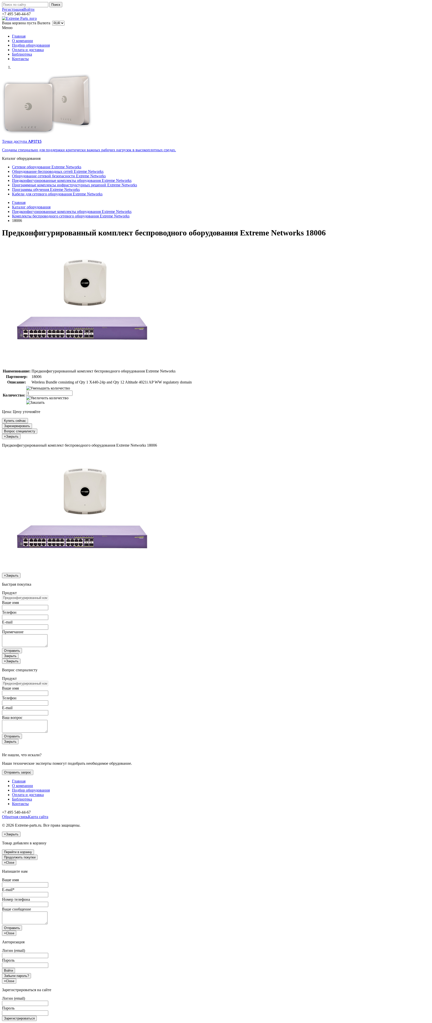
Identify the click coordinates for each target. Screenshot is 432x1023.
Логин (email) (13, 950)
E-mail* (8, 889)
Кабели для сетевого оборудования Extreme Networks (57, 194)
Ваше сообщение (16, 909)
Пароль (8, 960)
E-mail (7, 622)
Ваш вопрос (12, 717)
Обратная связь (15, 817)
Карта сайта (38, 817)
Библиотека (22, 54)
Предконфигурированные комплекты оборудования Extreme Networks (72, 180)
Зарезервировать (17, 426)
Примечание (13, 632)
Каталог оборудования (31, 207)
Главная (19, 36)
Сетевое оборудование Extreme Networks (46, 167)
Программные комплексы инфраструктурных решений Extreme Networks (74, 185)
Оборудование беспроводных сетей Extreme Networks (58, 171)
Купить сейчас (15, 421)
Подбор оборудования (31, 45)
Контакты (20, 59)
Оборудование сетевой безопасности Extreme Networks (59, 176)
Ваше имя (10, 602)
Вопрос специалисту (19, 431)
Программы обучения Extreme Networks (46, 189)
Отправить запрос (17, 772)
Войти (29, 9)
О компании (22, 41)
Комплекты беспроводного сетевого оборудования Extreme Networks (71, 216)
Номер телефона (16, 899)
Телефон (9, 612)
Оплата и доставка (28, 50)
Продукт (9, 593)
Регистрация (13, 9)
